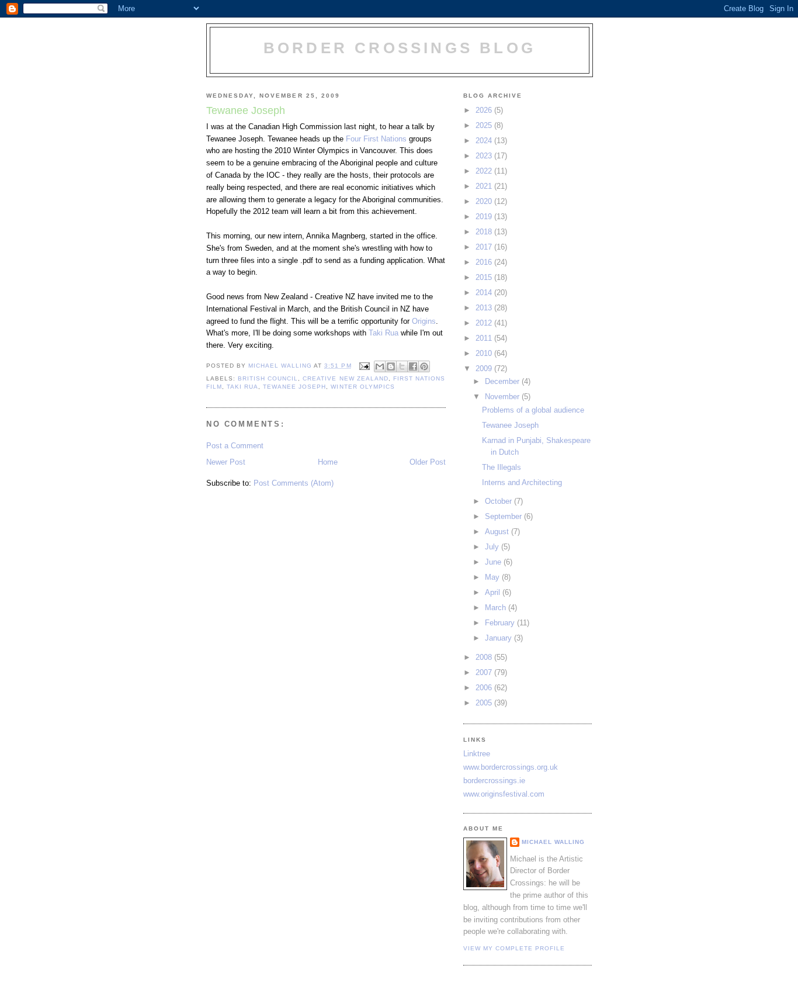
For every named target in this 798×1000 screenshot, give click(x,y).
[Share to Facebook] (413, 366)
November (503, 396)
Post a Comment (234, 445)
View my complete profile (514, 948)
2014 (485, 292)
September (504, 516)
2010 (485, 353)
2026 (485, 110)
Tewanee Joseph (294, 386)
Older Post (428, 462)
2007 (485, 672)
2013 (485, 307)
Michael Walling (553, 842)
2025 (485, 125)
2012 (485, 323)
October (499, 501)
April (493, 592)
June (494, 562)
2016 (485, 262)
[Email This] (380, 366)
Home (328, 462)
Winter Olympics (362, 386)
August (498, 531)
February (501, 622)
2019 (485, 216)
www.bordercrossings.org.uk (510, 767)
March (496, 607)
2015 (485, 277)
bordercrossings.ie (494, 780)
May (493, 577)
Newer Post (225, 462)
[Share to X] (402, 366)
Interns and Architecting (522, 482)
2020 (485, 201)
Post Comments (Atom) (294, 483)
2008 (485, 657)
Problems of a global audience (533, 410)
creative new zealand (345, 378)
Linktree (476, 753)
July (493, 546)
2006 (485, 687)
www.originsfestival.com (503, 794)
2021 (485, 186)
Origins (424, 321)
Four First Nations (376, 138)
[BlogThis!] (391, 366)
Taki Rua (383, 332)
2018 (485, 231)
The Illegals (501, 467)
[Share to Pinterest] (424, 366)
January (499, 638)
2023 (485, 155)
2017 (485, 247)
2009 (485, 368)
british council (268, 378)
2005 (485, 702)
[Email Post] (364, 365)
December (503, 381)
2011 (485, 338)
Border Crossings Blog (399, 48)
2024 (485, 140)
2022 (485, 171)
